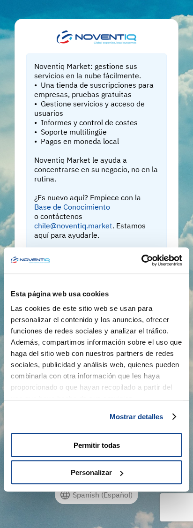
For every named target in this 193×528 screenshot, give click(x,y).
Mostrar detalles (136, 417)
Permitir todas (97, 445)
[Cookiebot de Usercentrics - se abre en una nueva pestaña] (141, 261)
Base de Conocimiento (72, 206)
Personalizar (91, 472)
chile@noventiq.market (73, 225)
